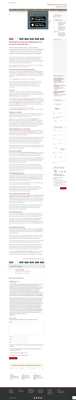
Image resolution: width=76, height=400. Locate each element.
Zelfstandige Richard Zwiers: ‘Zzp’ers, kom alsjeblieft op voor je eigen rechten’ (38, 377)
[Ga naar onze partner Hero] (63, 122)
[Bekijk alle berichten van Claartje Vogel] (48, 17)
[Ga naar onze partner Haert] (57, 144)
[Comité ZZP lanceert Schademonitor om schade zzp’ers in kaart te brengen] (27, 370)
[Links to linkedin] (62, 171)
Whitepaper (11, 392)
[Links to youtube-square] (55, 171)
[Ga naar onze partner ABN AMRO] (63, 140)
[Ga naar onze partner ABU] (63, 153)
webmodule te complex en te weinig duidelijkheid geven (23, 99)
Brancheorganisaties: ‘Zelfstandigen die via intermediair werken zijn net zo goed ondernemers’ (60, 29)
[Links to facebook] (59, 171)
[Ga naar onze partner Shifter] (57, 140)
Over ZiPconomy (60, 391)
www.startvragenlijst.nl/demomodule (16, 109)
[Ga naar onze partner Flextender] (63, 109)
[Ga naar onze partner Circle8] (57, 109)
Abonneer (63, 188)
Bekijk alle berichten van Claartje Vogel (22, 273)
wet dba (42, 258)
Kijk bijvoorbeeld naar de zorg (36, 178)
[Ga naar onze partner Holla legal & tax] (63, 144)
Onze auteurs (40, 389)
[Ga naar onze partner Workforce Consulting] (63, 136)
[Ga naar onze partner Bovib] (63, 113)
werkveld (39, 258)
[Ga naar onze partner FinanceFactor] (63, 104)
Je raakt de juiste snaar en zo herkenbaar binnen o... (59, 88)
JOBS (49, 9)
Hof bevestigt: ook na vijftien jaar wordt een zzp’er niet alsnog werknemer (62, 24)
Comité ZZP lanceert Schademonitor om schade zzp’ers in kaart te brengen (26, 377)
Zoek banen (40, 392)
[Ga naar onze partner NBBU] (57, 153)
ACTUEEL (11, 9)
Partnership (50, 389)
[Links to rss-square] (65, 171)
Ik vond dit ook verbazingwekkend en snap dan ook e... (60, 95)
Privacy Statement (60, 392)
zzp (43, 258)
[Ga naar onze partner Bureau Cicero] (57, 158)
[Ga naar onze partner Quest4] (57, 136)
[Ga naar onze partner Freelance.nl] (63, 149)
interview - (35, 374)
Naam (10, 336)
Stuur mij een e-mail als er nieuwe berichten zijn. (19, 355)
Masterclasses (21, 391)
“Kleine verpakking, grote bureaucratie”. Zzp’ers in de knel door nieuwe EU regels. (62, 34)
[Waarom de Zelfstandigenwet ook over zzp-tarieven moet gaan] (15, 370)
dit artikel (16, 79)
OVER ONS (64, 9)
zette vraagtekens (17, 102)
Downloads (26, 9)
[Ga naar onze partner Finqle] (57, 104)
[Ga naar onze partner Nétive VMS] (57, 149)
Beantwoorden (12, 315)
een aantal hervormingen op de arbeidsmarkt (30, 71)
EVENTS (42, 9)
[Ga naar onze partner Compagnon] (57, 117)
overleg (27, 258)
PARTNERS (35, 9)
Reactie (11, 322)
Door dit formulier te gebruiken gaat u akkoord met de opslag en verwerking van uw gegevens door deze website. (26, 349)
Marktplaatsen (31, 389)
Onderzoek (11, 391)
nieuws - (23, 374)
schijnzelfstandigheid (31, 258)
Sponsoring (50, 391)
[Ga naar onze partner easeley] (63, 131)
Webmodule (35, 258)
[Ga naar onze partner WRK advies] (63, 162)
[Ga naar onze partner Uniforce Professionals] (63, 158)
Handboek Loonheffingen (14, 96)
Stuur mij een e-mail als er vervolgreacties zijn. (18, 353)
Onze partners (40, 391)
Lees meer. (29, 190)
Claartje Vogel (48, 20)
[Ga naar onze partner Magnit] (57, 113)
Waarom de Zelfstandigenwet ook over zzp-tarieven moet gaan (14, 377)
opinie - (11, 374)
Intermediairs (30, 392)
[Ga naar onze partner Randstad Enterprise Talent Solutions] (57, 131)
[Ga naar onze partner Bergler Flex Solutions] (57, 162)
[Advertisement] (60, 57)
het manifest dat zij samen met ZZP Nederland (24, 251)
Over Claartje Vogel (19, 269)
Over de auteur (16, 266)
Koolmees (24, 258)
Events (20, 389)
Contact (58, 389)
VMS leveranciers (31, 391)
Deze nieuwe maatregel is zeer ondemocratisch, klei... (59, 82)
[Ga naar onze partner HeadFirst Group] (63, 117)
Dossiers (17, 9)
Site (10, 342)
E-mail (10, 339)
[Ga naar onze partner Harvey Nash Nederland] (57, 122)
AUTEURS (56, 9)
